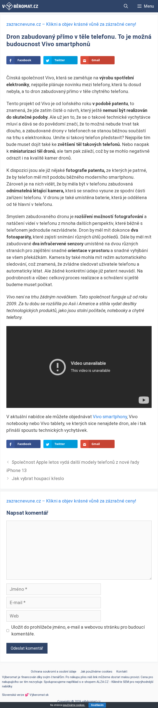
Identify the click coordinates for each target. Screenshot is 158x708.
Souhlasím (97, 705)
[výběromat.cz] (20, 6)
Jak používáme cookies (96, 671)
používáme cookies (74, 705)
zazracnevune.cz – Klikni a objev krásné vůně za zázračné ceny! (71, 24)
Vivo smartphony (110, 416)
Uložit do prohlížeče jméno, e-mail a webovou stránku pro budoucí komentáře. (78, 630)
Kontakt (121, 671)
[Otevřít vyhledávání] (126, 6)
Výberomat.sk (39, 695)
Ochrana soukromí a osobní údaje (53, 671)
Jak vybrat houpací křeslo (38, 478)
